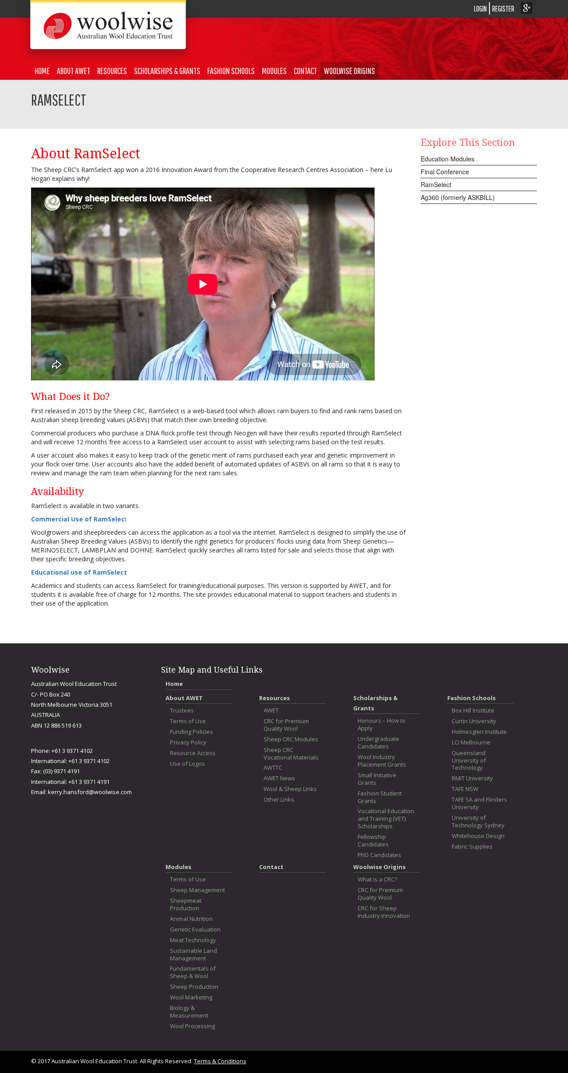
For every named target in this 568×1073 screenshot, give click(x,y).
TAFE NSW (465, 789)
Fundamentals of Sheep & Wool (193, 972)
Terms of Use (188, 721)
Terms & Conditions (220, 1061)
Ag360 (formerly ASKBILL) (458, 197)
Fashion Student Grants (380, 797)
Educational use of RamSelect (79, 572)
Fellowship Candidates (373, 840)
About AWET (73, 71)
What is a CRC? (377, 879)
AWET (271, 710)
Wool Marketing (191, 997)
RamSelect (436, 184)
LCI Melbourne (471, 742)
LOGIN (480, 8)
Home (42, 71)
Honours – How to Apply (382, 724)
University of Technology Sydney (478, 821)
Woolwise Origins (349, 71)
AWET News (279, 778)
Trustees (182, 710)
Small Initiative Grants (377, 779)
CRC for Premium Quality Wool (286, 724)
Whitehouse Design (478, 836)
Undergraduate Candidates (378, 742)
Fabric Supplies (472, 846)
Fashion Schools (231, 71)
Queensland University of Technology (469, 760)
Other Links (279, 799)
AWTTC (273, 767)
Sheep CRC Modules (291, 739)
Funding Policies (191, 732)
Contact (305, 71)
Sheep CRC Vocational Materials (291, 753)
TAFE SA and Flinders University (479, 803)
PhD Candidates (379, 855)
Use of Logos (187, 764)
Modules (274, 71)
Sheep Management (197, 890)
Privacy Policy (188, 742)
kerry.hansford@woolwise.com (90, 792)
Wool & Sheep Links (290, 789)
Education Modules (447, 158)
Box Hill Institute (473, 710)
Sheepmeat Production (185, 904)
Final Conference (445, 171)
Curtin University (474, 721)
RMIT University (472, 778)
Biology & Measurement (189, 1011)
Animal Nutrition (191, 919)
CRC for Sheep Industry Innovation (384, 912)
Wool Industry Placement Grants (382, 760)
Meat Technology (193, 940)
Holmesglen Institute (479, 732)
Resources (112, 71)
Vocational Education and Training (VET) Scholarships (386, 818)
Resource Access (193, 753)
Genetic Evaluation (195, 929)
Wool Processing (192, 1026)
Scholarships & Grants (167, 71)
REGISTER (503, 8)
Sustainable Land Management (193, 954)
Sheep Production (194, 987)
